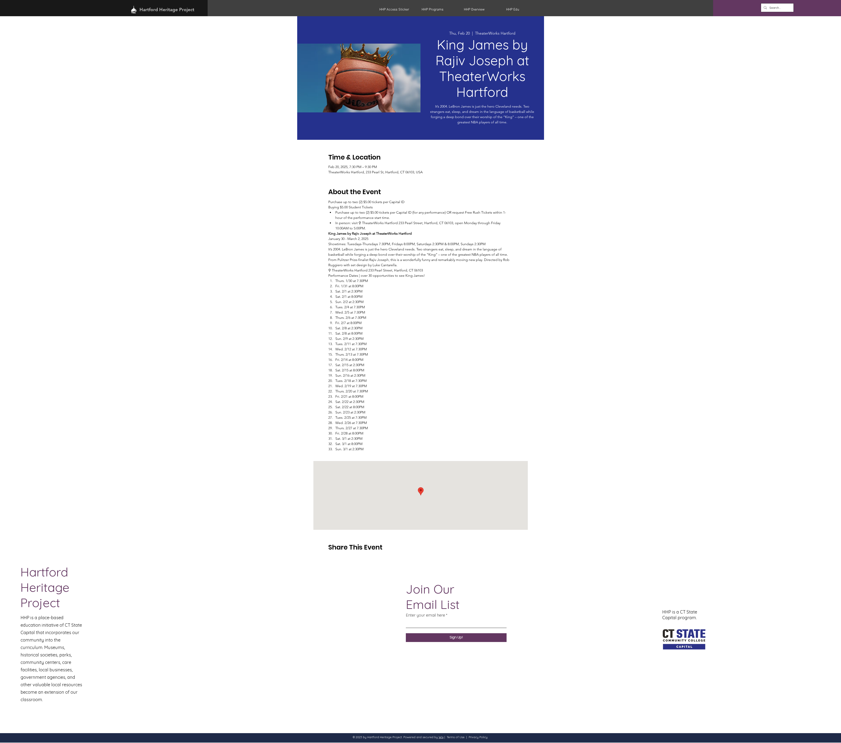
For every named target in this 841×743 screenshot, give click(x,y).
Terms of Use (456, 737)
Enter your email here (425, 615)
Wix (441, 737)
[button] (397, 9)
